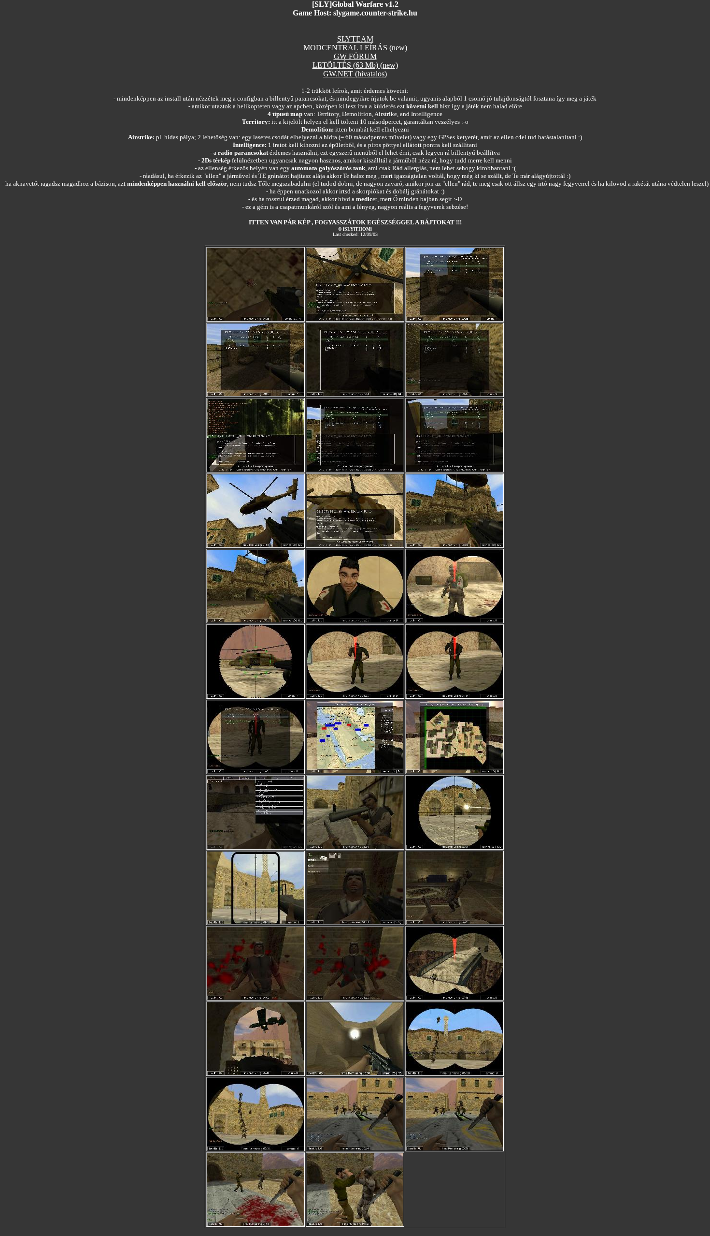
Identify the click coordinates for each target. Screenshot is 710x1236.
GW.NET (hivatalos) (355, 74)
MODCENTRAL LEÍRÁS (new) (355, 48)
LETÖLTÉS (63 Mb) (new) (355, 65)
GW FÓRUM (355, 56)
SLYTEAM (355, 39)
